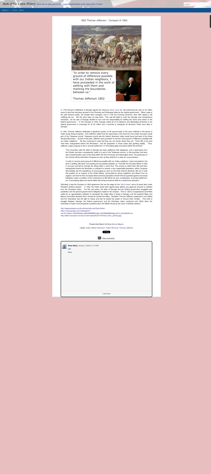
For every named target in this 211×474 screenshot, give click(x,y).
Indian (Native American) (95, 227)
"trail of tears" (125, 184)
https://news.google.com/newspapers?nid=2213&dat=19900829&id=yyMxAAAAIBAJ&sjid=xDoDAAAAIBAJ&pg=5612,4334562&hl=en (97, 212)
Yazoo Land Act (116, 110)
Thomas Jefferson (126, 227)
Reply (70, 252)
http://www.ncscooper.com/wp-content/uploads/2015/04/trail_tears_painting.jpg (91, 215)
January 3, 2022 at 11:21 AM (88, 245)
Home (15, 10)
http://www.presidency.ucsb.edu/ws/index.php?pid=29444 (83, 208)
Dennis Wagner (118, 224)
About (21, 10)
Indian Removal (112, 227)
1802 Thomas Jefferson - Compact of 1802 (104, 20)
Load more (106, 293)
